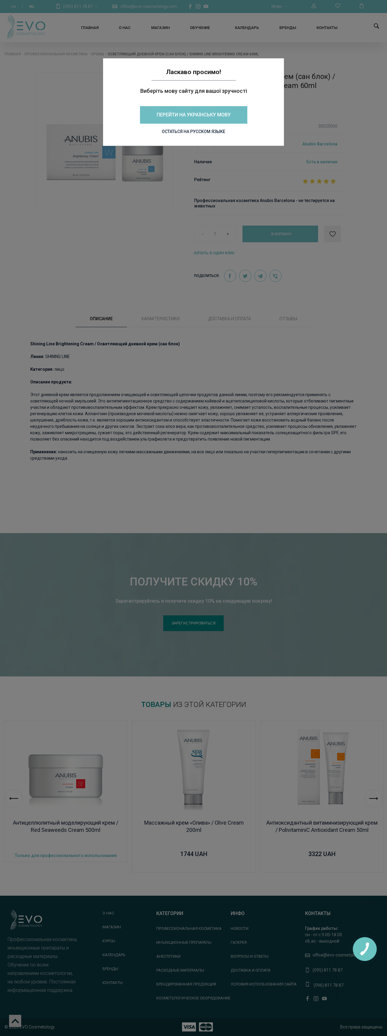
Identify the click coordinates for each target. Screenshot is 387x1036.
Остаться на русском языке (193, 131)
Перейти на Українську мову (194, 115)
